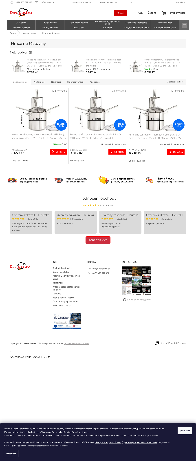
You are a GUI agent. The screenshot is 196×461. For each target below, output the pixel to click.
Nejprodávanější (75, 81)
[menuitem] (21, 22)
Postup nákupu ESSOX (63, 297)
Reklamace (58, 282)
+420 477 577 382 (100, 273)
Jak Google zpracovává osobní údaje (141, 442)
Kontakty (57, 293)
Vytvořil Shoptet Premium (173, 343)
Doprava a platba (108, 2)
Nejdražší (56, 81)
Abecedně (95, 81)
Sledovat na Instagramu (139, 299)
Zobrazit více (98, 240)
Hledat (121, 12)
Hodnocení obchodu (98, 198)
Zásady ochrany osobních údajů (109, 442)
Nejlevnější (39, 81)
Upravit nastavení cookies (76, 343)
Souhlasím (185, 430)
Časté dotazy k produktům (65, 301)
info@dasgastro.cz (101, 268)
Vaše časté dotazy (61, 305)
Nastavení (11, 453)
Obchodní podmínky (83, 2)
